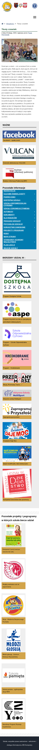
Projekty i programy (14, 230)
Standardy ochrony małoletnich (13, 241)
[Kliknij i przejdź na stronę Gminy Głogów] (16, 8)
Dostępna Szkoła (12, 200)
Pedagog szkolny (12, 221)
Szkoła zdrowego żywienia (17, 208)
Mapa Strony (10, 237)
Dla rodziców (10, 218)
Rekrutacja (9, 191)
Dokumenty (9, 215)
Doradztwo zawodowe (14, 227)
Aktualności (10, 24)
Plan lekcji (9, 245)
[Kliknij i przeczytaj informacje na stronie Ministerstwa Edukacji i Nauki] (25, 8)
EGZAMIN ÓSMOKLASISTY (14, 194)
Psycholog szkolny (13, 224)
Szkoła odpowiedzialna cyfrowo (15, 204)
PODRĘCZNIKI (9, 197)
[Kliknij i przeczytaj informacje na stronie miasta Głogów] (20, 8)
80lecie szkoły (11, 248)
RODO (6, 233)
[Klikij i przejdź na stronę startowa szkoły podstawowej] (7, 6)
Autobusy (8, 212)
